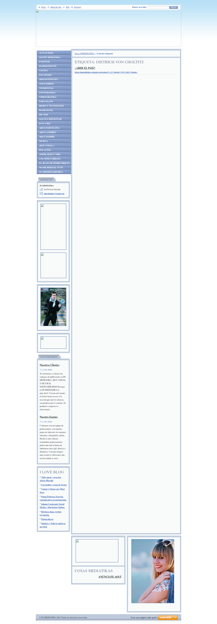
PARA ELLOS (46, 101)
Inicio (43, 7)
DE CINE (43, 114)
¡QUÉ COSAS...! (46, 145)
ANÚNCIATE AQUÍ (109, 577)
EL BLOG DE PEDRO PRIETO (54, 163)
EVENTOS (44, 61)
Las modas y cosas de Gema (54, 484)
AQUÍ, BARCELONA (49, 127)
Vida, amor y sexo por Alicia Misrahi (50, 479)
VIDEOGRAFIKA (47, 96)
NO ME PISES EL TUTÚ (51, 167)
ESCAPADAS (45, 74)
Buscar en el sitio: (139, 7)
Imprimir (77, 7)
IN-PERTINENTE (48, 66)
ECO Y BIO (45, 123)
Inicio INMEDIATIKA (84, 53)
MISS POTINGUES (48, 79)
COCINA (43, 70)
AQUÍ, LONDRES (47, 132)
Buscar (173, 7)
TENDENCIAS (46, 88)
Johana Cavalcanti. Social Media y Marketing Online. (52, 505)
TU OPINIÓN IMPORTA (51, 171)
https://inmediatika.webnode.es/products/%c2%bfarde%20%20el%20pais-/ (106, 72)
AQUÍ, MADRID (47, 136)
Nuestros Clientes (49, 365)
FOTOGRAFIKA (47, 92)
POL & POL (45, 149)
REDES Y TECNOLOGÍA (51, 105)
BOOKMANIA (46, 110)
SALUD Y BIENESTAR (50, 118)
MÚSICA (43, 141)
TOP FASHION (46, 83)
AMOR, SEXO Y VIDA (50, 154)
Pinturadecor (47, 519)
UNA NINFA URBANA (50, 158)
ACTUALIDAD (46, 52)
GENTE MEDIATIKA (49, 57)
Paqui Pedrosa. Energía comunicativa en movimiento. (53, 498)
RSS (67, 7)
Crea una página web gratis (144, 617)
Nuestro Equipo (49, 417)
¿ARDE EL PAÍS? (85, 68)
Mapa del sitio (55, 7)
